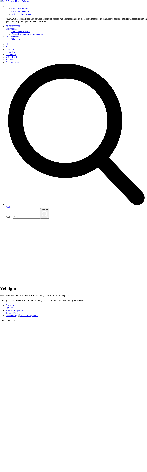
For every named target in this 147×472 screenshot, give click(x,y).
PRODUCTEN (13, 26)
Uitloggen (10, 52)
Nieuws (9, 59)
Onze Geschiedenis (20, 11)
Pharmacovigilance (14, 310)
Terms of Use (12, 313)
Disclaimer (11, 305)
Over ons (10, 6)
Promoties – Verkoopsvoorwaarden (27, 34)
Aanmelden (11, 54)
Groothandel (11, 29)
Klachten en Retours (20, 31)
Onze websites (12, 62)
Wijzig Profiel (12, 57)
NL (7, 46)
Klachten (15, 39)
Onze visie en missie (20, 8)
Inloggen (10, 49)
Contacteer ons (12, 36)
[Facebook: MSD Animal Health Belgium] (73, 470)
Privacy (9, 308)
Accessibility (11, 315)
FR (7, 44)
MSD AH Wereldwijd (21, 14)
